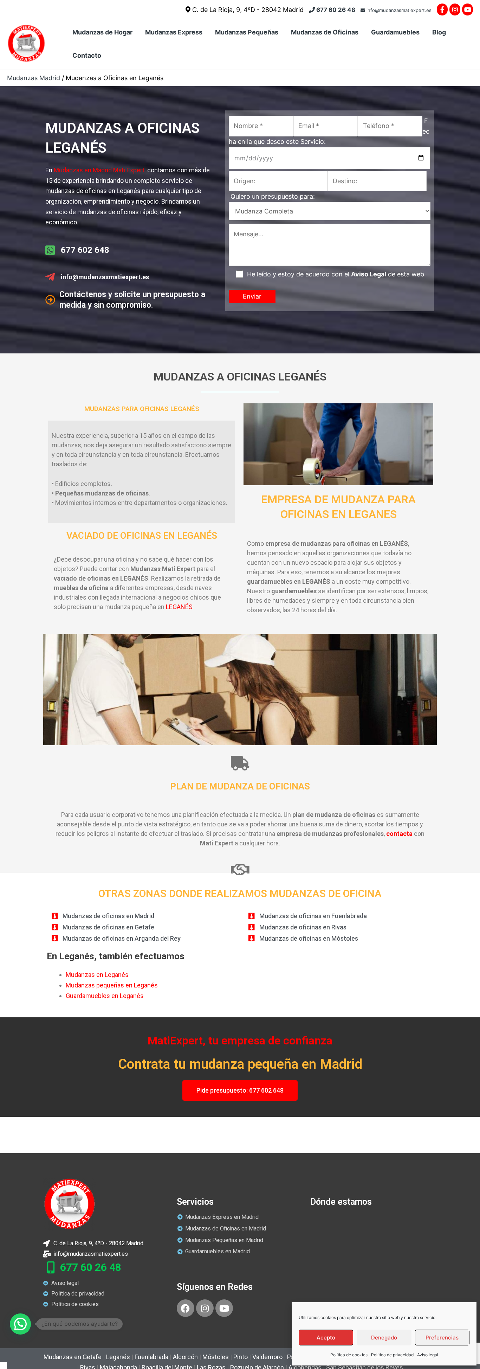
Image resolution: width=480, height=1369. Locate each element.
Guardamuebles (395, 32)
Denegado (384, 1337)
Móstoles (215, 1357)
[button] (20, 1324)
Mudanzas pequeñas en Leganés (112, 985)
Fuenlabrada (151, 1357)
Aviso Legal (368, 274)
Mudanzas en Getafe (73, 1357)
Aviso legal (427, 1354)
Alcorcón (185, 1357)
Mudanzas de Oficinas (324, 32)
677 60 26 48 (335, 9)
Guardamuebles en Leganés (105, 995)
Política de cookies (349, 1354)
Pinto (240, 1357)
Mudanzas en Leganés (98, 974)
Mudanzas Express (173, 32)
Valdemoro (267, 1357)
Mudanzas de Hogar (102, 32)
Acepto (326, 1337)
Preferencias (442, 1337)
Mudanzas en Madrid (83, 170)
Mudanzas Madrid (33, 78)
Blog (439, 32)
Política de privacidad (392, 1354)
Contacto (86, 55)
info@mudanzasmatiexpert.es (398, 10)
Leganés (118, 1357)
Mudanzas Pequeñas (246, 32)
